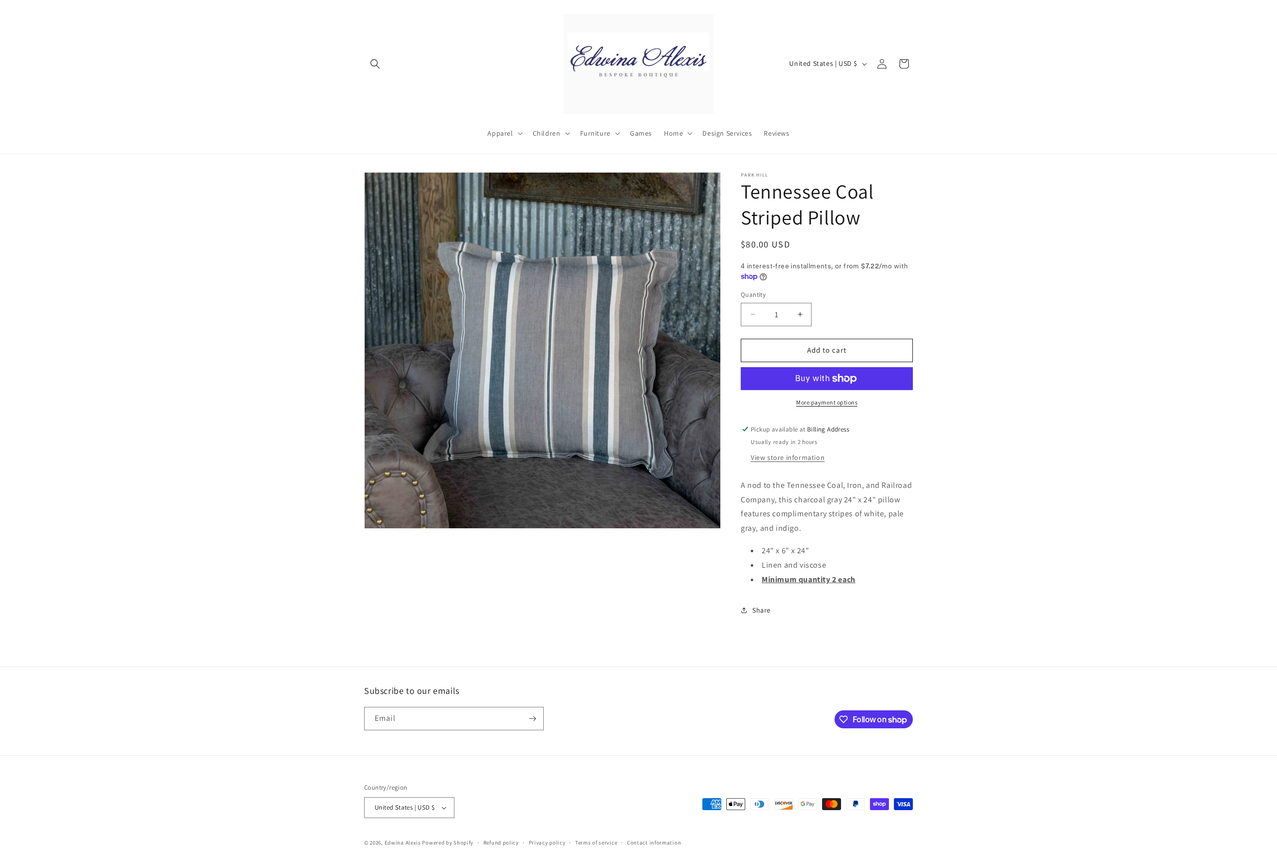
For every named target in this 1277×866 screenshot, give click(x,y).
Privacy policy (547, 842)
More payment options (826, 402)
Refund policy (501, 842)
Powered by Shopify (447, 842)
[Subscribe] (532, 718)
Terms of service (596, 842)
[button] (375, 64)
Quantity (753, 294)
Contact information (654, 842)
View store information (788, 457)
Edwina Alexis (403, 842)
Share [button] (761, 610)
